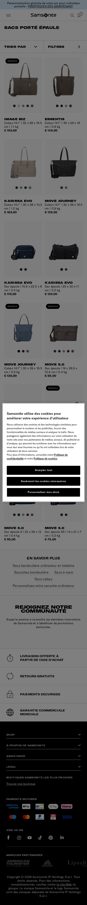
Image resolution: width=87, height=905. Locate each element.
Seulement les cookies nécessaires (43, 481)
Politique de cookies (45, 458)
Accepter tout (43, 470)
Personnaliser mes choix (43, 492)
